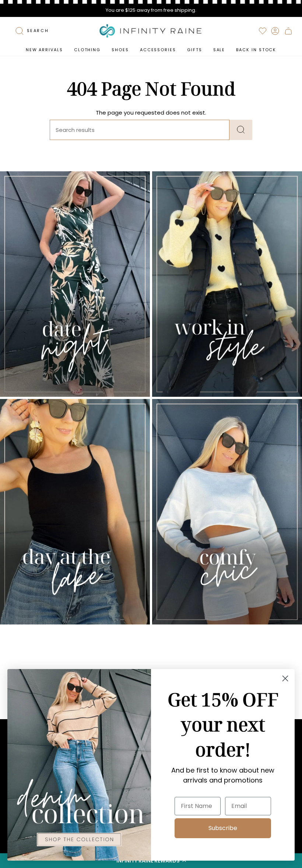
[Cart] (288, 31)
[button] (87, 50)
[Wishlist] (262, 31)
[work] (227, 284)
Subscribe (222, 828)
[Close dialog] (285, 678)
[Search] (240, 130)
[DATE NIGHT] (75, 284)
